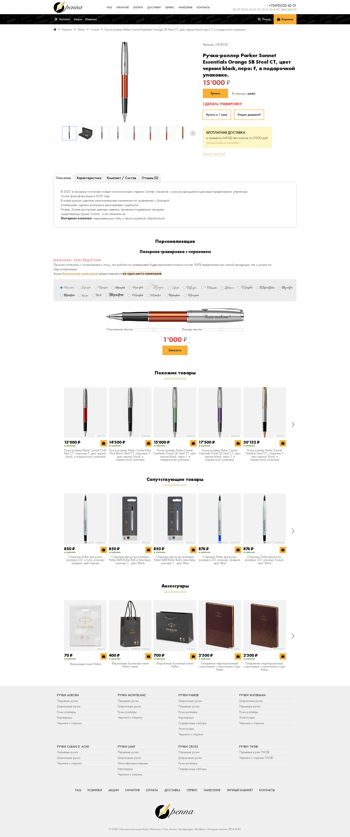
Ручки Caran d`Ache (73, 747)
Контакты (203, 7)
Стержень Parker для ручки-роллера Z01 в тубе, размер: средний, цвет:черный (85, 560)
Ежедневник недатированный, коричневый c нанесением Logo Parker (219, 667)
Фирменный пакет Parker (85, 664)
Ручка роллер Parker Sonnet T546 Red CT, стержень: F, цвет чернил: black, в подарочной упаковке (85, 453)
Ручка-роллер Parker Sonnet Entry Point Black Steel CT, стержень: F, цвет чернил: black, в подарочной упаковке (130, 455)
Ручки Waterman (252, 695)
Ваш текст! (217, 316)
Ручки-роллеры (66, 712)
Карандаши (64, 717)
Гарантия (122, 7)
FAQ (109, 7)
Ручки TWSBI (248, 747)
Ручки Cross (188, 747)
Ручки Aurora (68, 695)
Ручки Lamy (126, 747)
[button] (193, 133)
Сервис (169, 7)
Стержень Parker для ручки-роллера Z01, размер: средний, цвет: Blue (220, 560)
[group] (124, 82)
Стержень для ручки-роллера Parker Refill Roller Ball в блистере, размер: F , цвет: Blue (175, 560)
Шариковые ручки (68, 706)
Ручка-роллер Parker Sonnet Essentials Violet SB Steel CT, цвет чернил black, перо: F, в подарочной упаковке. (219, 455)
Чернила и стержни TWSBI (256, 758)
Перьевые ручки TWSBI (254, 752)
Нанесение (185, 7)
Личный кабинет (240, 790)
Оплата (138, 7)
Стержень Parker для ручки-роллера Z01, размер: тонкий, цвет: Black (264, 560)
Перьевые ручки (67, 701)
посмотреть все (175, 378)
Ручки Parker (188, 695)
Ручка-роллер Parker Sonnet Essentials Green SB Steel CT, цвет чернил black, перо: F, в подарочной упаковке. (175, 455)
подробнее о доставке (222, 142)
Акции (113, 790)
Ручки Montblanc (132, 695)
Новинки (95, 790)
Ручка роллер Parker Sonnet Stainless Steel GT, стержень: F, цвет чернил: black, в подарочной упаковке (264, 455)
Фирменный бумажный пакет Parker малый (130, 665)
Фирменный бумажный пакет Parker (174, 665)
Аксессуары (186, 729)
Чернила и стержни (69, 723)
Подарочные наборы (192, 723)
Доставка (154, 7)
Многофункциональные (133, 763)
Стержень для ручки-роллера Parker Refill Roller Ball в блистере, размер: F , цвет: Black (130, 560)
